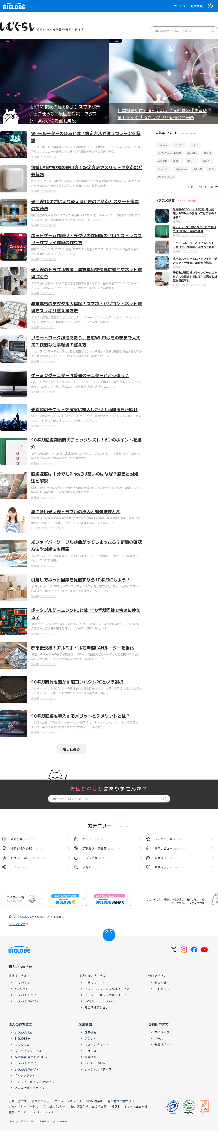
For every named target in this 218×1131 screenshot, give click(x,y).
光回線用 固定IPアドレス (31, 1057)
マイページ (161, 1032)
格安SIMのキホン (28, 848)
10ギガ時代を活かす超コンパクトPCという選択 (77, 682)
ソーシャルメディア (98, 1069)
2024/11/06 (198, 235)
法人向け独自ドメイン (29, 1088)
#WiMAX (192, 153)
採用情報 (90, 1057)
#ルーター (163, 169)
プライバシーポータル (23, 1106)
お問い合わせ (17, 1100)
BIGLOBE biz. (24, 1032)
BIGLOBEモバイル (27, 995)
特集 (94, 839)
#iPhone (162, 145)
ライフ (19, 867)
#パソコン (179, 145)
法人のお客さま (20, 1024)
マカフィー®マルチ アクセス (34, 1081)
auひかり (21, 989)
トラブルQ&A (39, 528)
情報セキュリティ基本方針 (129, 1106)
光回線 (35, 157)
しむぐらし (161, 989)
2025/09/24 (48, 565)
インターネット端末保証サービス (107, 989)
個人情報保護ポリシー (122, 1100)
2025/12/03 (47, 361)
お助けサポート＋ (96, 982)
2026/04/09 (48, 157)
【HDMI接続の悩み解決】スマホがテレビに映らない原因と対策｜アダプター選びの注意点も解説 (64, 113)
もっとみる (71, 749)
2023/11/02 (189, 221)
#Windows (181, 169)
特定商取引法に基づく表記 (88, 1106)
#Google (191, 161)
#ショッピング (166, 176)
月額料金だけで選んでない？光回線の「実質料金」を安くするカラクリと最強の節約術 (162, 113)
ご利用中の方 (158, 1024)
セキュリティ (172, 867)
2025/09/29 (57, 528)
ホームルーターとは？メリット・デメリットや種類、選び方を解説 (195, 261)
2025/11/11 (47, 425)
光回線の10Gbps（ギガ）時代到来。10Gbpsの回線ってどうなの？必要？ (195, 213)
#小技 (211, 169)
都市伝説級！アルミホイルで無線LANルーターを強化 (82, 648)
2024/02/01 (189, 251)
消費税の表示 (40, 1100)
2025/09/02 (48, 596)
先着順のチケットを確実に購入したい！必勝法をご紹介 (84, 409)
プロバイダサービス (28, 1051)
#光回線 (162, 161)
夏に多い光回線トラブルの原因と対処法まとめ (75, 511)
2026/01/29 (48, 191)
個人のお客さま (20, 966)
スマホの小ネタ (169, 839)
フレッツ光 (22, 1044)
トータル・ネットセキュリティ (105, 995)
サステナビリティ (96, 1044)
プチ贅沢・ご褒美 (102, 848)
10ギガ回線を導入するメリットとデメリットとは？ (80, 716)
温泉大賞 (160, 982)
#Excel (207, 153)
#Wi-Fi (206, 161)
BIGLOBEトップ (42, 1112)
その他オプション (96, 1007)
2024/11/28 (198, 284)
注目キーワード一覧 (200, 186)
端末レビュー (170, 848)
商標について (17, 1112)
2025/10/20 (47, 463)
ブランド (90, 1038)
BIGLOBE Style (95, 1063)
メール (158, 1038)
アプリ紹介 (94, 858)
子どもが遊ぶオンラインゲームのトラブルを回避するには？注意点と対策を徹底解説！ (195, 276)
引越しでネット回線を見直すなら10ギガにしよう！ (80, 579)
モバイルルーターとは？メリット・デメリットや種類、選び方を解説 (195, 245)
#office (177, 161)
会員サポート (163, 1044)
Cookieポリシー (54, 1106)
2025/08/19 (48, 698)
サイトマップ (17, 924)
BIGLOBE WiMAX (27, 1001)
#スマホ (197, 169)
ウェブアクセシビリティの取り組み (78, 1100)
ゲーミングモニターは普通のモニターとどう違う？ (80, 375)
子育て (92, 867)
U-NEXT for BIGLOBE (100, 1001)
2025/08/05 (47, 732)
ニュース (90, 1051)
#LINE (194, 145)
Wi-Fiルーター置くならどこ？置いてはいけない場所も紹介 (194, 229)
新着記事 (23, 839)
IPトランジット (25, 1075)
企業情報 (197, 6)
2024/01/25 (189, 266)
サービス (180, 6)
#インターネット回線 (169, 153)
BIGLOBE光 (22, 982)
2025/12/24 (47, 293)
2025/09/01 (48, 633)
